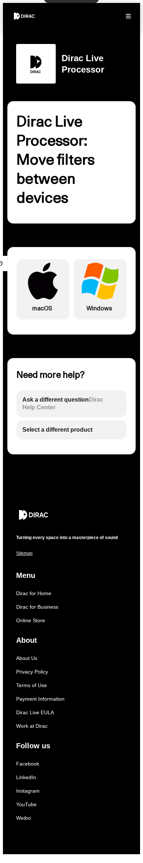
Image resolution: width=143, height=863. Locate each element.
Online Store (30, 620)
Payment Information (40, 699)
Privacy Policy (32, 672)
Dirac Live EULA (35, 712)
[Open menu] (128, 16)
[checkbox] (42, 289)
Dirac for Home (33, 593)
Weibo (23, 818)
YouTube (26, 804)
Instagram (28, 791)
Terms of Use (31, 685)
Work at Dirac (32, 726)
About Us (26, 658)
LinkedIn (26, 777)
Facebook (27, 764)
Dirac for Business (37, 607)
